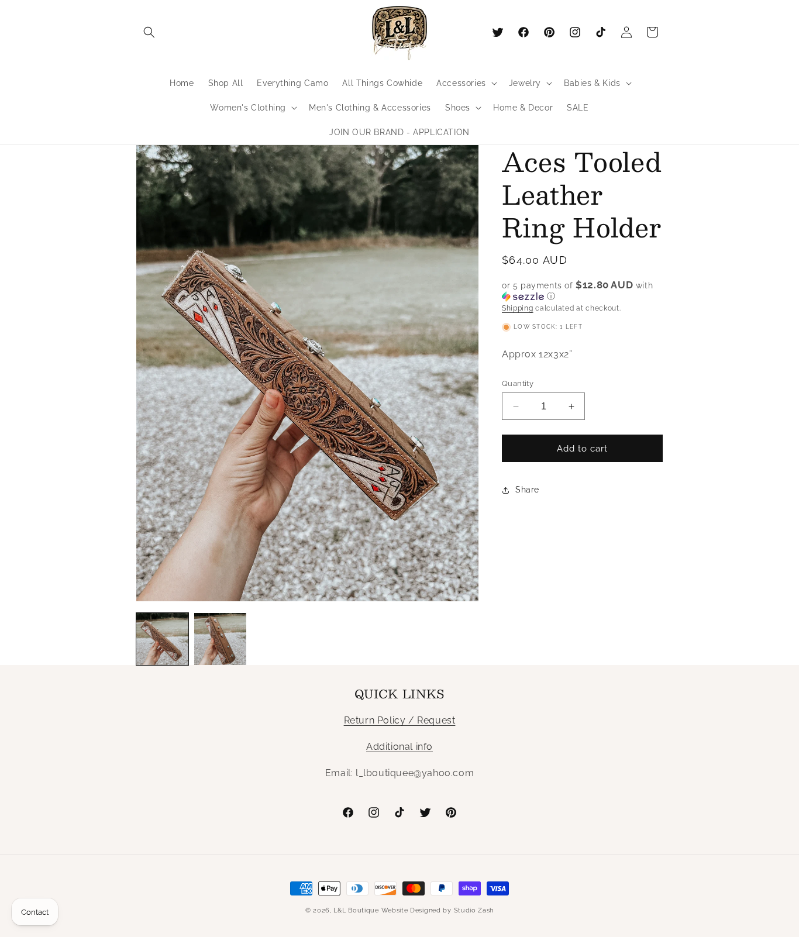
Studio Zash (474, 910)
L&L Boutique (355, 910)
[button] (149, 32)
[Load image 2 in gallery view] (220, 639)
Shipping (517, 308)
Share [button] (527, 489)
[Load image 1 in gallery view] (162, 639)
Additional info (399, 746)
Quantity (517, 383)
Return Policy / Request (400, 720)
